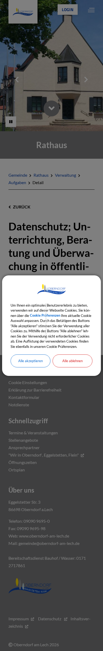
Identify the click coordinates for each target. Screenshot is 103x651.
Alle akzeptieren (30, 361)
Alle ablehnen (72, 361)
